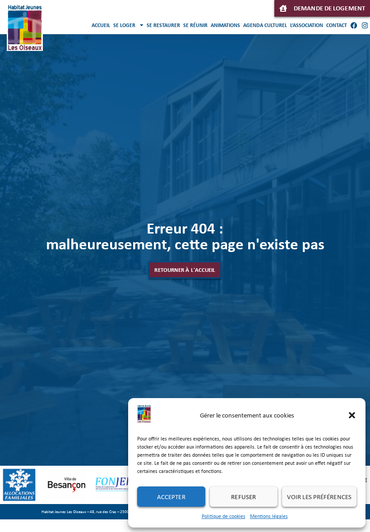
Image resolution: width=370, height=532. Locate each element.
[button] (351, 415)
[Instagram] (364, 25)
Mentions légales (269, 516)
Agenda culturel (265, 25)
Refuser (243, 497)
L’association (306, 25)
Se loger (124, 25)
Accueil (101, 25)
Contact (336, 25)
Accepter (171, 497)
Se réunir (195, 25)
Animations (225, 25)
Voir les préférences (319, 497)
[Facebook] (353, 25)
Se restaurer (163, 25)
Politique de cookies (223, 516)
